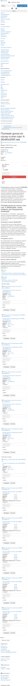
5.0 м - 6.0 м (11, 353)
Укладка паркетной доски (7, 118)
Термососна (4, 94)
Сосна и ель (4, 93)
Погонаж (3, 38)
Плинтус (3, 43)
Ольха (2, 91)
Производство (4, 647)
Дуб (2, 87)
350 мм (16, 557)
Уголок (2, 45)
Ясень (2, 97)
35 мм (9, 321)
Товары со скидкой (5, 668)
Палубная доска (5, 51)
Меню (14, 11)
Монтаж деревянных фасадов (8, 108)
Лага (2, 66)
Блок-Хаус (3, 34)
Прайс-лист (3, 646)
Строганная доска (5, 54)
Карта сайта (4, 660)
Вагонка (3, 28)
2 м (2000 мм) (8, 152)
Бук (1, 85)
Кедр (2, 88)
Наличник (3, 42)
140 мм (9, 294)
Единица (4, 166)
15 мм (15, 494)
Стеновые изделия (5, 26)
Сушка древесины (5, 72)
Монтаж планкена (5, 109)
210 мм (16, 617)
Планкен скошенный (6, 31)
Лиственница (4, 90)
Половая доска (4, 52)
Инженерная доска (5, 57)
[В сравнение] (25, 165)
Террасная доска (5, 49)
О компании (4, 649)
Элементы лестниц (5, 103)
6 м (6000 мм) (11, 410)
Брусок (2, 40)
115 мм (9, 408)
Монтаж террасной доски (7, 111)
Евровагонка (4, 36)
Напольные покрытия (6, 47)
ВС (8, 354)
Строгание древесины (6, 70)
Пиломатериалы (5, 61)
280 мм (16, 587)
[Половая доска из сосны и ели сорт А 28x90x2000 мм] (14, 142)
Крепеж (2, 79)
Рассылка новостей (5, 680)
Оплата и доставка (5, 650)
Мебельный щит (5, 102)
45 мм (9, 350)
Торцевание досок (5, 73)
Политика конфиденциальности (8, 652)
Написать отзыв (5, 640)
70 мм (15, 496)
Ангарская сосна (5, 84)
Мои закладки (4, 678)
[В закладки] (23, 165)
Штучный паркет (5, 58)
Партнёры (3, 667)
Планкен (3, 30)
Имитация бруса (5, 33)
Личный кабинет (5, 675)
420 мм (16, 527)
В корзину (14, 177)
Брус (2, 64)
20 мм (9, 466)
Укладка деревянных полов (7, 117)
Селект (15, 499)
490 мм (16, 497)
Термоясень (4, 96)
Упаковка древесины (6, 75)
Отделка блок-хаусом (6, 112)
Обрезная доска (5, 63)
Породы (3, 82)
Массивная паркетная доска (8, 55)
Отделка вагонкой (5, 114)
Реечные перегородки (6, 123)
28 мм (6, 149)
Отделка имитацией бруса (7, 115)
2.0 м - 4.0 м (11, 324)
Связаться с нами (5, 659)
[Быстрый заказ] (3, 178)
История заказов (5, 677)
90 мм (6, 151)
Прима (9, 326)
